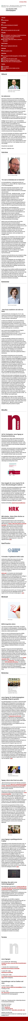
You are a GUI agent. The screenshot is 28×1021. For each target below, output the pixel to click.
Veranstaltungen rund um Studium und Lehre (11, 68)
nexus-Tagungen (6, 66)
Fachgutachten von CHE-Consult (15, 716)
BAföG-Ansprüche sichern (7, 51)
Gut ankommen (6, 20)
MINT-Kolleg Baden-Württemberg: (11, 662)
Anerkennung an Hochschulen (7, 972)
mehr (10, 539)
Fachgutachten (11, 660)
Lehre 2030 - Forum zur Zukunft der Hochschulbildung (11, 987)
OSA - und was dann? (5, 992)
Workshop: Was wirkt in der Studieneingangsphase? (12, 61)
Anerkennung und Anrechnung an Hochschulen (10, 968)
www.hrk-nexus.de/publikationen (18, 502)
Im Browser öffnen (23, 2)
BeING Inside (3, 573)
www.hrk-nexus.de (9, 1008)
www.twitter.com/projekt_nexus (18, 1010)
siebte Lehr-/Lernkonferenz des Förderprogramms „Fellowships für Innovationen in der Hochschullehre (13, 785)
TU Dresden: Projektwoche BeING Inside (10, 46)
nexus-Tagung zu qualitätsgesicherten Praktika (11, 60)
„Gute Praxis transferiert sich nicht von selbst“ (11, 30)
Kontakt (4, 69)
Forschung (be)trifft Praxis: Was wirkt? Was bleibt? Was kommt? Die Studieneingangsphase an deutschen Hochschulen (14, 888)
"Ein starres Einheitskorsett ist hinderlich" (10, 25)
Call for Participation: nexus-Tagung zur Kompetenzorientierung (14, 35)
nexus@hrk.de (7, 1007)
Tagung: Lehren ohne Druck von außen (10, 58)
